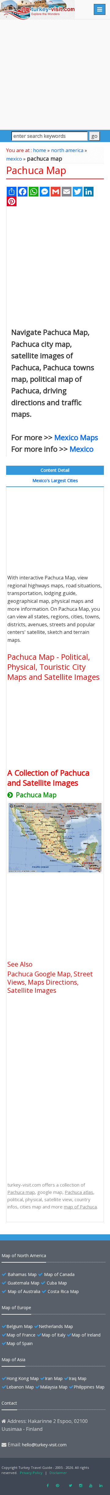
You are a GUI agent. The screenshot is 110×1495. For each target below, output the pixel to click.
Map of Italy (53, 1335)
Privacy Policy (31, 1472)
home (39, 150)
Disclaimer (58, 1472)
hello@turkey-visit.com (44, 1445)
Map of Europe (16, 1307)
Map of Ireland (86, 1335)
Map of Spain (19, 1343)
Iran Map (54, 1378)
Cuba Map (57, 1283)
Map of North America (24, 1255)
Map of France (20, 1335)
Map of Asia (13, 1359)
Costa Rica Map (63, 1291)
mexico (14, 158)
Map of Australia (24, 1291)
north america (67, 150)
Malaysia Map (54, 1387)
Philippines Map (89, 1387)
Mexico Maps (76, 437)
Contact (9, 1403)
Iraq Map (77, 1378)
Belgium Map (19, 1326)
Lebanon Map (20, 1387)
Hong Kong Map (22, 1378)
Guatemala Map (23, 1283)
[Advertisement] (55, 74)
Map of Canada (59, 1274)
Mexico (82, 449)
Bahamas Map (22, 1274)
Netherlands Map (56, 1326)
